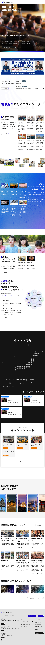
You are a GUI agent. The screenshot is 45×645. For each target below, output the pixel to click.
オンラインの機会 (21, 560)
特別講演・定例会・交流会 (37, 539)
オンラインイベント (7, 379)
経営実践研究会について (39, 626)
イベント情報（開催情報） (39, 620)
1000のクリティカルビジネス (26, 624)
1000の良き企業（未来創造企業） (26, 623)
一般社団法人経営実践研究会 (7, 2)
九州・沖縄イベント (7, 386)
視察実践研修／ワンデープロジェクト (7, 561)
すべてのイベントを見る (22, 345)
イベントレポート (38, 622)
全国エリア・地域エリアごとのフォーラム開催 (37, 561)
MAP (3, 623)
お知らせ (22, 619)
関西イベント (16, 383)
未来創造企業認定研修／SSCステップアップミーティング (23, 540)
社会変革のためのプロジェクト (27, 621)
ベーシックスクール (6, 538)
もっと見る (5, 88)
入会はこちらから (35, 598)
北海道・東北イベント (20, 379)
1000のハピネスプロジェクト (26, 626)
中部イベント (5, 383)
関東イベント (32, 379)
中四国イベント (27, 383)
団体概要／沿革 (37, 629)
